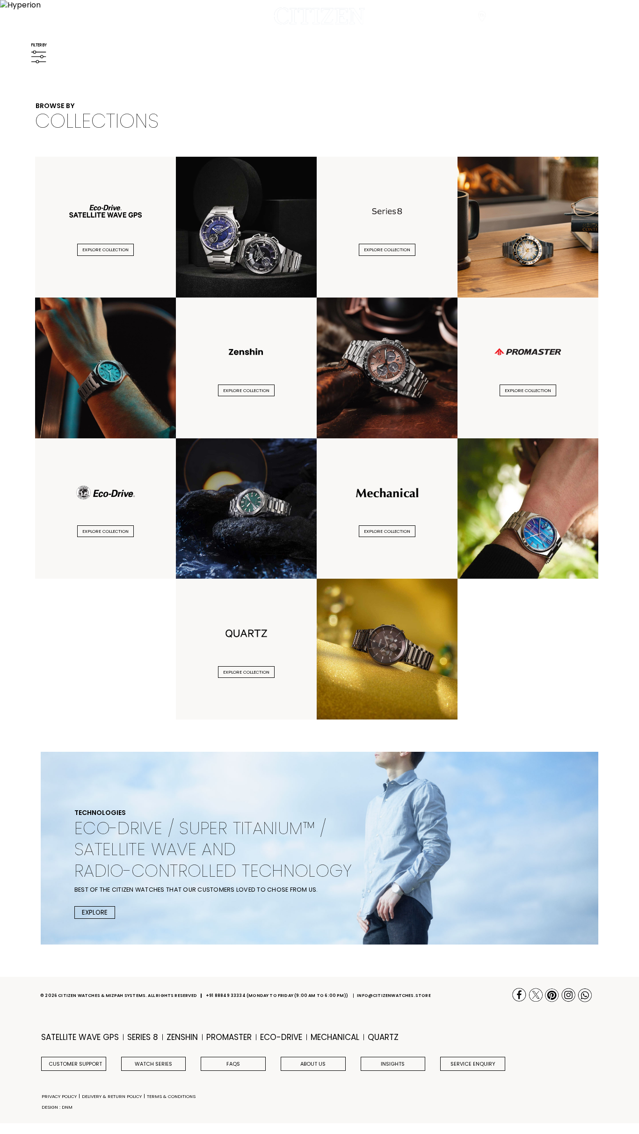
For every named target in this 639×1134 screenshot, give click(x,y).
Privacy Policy (59, 1096)
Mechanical (335, 1037)
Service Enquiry (472, 1064)
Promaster (229, 1037)
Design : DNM (57, 1107)
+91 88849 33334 (226, 995)
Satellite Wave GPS (80, 1037)
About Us (313, 1064)
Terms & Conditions (171, 1096)
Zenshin (182, 1037)
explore (95, 912)
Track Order (511, 16)
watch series (153, 1064)
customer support (75, 1064)
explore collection (105, 250)
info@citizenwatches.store (394, 995)
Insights (393, 1064)
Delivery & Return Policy (112, 1096)
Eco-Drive (281, 1037)
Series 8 (142, 1037)
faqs (233, 1064)
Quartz (383, 1037)
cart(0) (572, 16)
